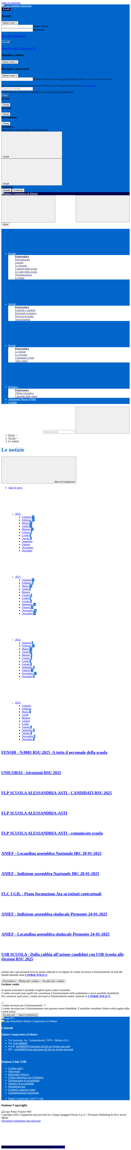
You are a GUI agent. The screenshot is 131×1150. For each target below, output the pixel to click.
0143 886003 (20, 1043)
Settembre (27, 541)
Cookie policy (15, 1068)
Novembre (27, 547)
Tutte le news (15, 487)
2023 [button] (18, 702)
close (5, 224)
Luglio (26, 535)
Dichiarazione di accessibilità (23, 1080)
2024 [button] (18, 639)
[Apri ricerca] (103, 208)
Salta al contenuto (10, 2)
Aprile (27, 526)
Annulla (6, 190)
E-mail (37, 79)
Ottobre (26, 544)
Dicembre (27, 550)
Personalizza (9, 981)
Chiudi (6, 105)
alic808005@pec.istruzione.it (44, 1049)
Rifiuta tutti (29, 981)
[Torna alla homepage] (65, 193)
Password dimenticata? (13, 36)
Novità (12, 438)
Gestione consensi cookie (21, 1089)
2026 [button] (18, 513)
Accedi (6, 9)
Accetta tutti (53, 981)
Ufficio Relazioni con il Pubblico (26, 1077)
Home (11, 435)
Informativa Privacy (19, 1074)
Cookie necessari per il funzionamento (22, 1005)
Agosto (27, 538)
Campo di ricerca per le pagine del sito (22, 431)
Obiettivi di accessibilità (21, 1083)
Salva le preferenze (27, 1015)
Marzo (27, 523)
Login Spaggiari (88, 85)
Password (39, 29)
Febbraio (28, 520)
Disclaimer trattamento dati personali (21, 1120)
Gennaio (28, 516)
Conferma (18, 190)
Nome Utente (41, 26)
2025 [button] (18, 576)
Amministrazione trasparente (23, 1092)
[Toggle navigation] (28, 209)
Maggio (28, 529)
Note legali (14, 1071)
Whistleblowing (16, 1086)
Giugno (27, 532)
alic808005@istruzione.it (43, 1046)
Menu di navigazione (64, 481)
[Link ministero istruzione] (16, 5)
